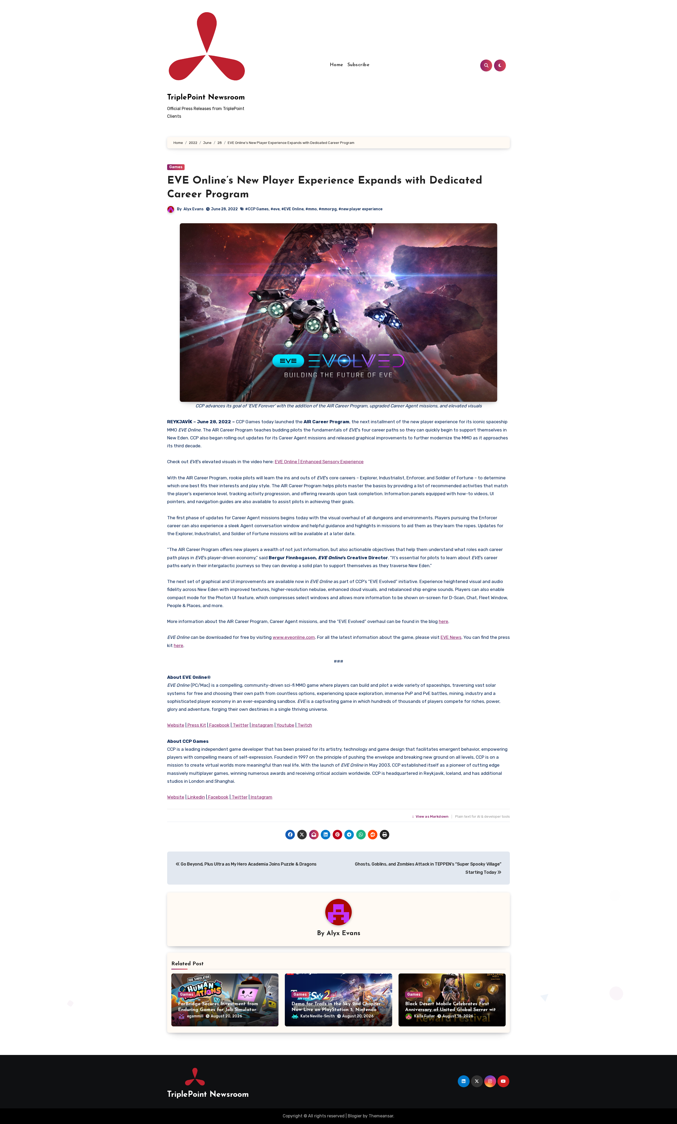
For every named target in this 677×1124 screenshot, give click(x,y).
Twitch (304, 725)
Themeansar (381, 1115)
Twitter (240, 725)
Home (336, 65)
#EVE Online (292, 209)
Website (175, 725)
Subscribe (358, 65)
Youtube (285, 725)
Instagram (262, 725)
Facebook (219, 725)
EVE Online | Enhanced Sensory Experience (319, 461)
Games (175, 167)
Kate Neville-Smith (317, 1016)
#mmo (311, 209)
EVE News (451, 637)
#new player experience (360, 209)
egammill (195, 1016)
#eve (275, 209)
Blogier (355, 1115)
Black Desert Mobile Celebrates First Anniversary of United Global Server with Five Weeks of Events (451, 1010)
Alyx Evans (194, 209)
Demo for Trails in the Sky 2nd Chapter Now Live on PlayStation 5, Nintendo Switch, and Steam (336, 1010)
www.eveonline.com (294, 637)
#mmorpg (328, 209)
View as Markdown (431, 816)
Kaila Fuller (424, 1016)
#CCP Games (257, 209)
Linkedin (195, 797)
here (443, 621)
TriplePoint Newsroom (206, 97)
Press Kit (196, 725)
